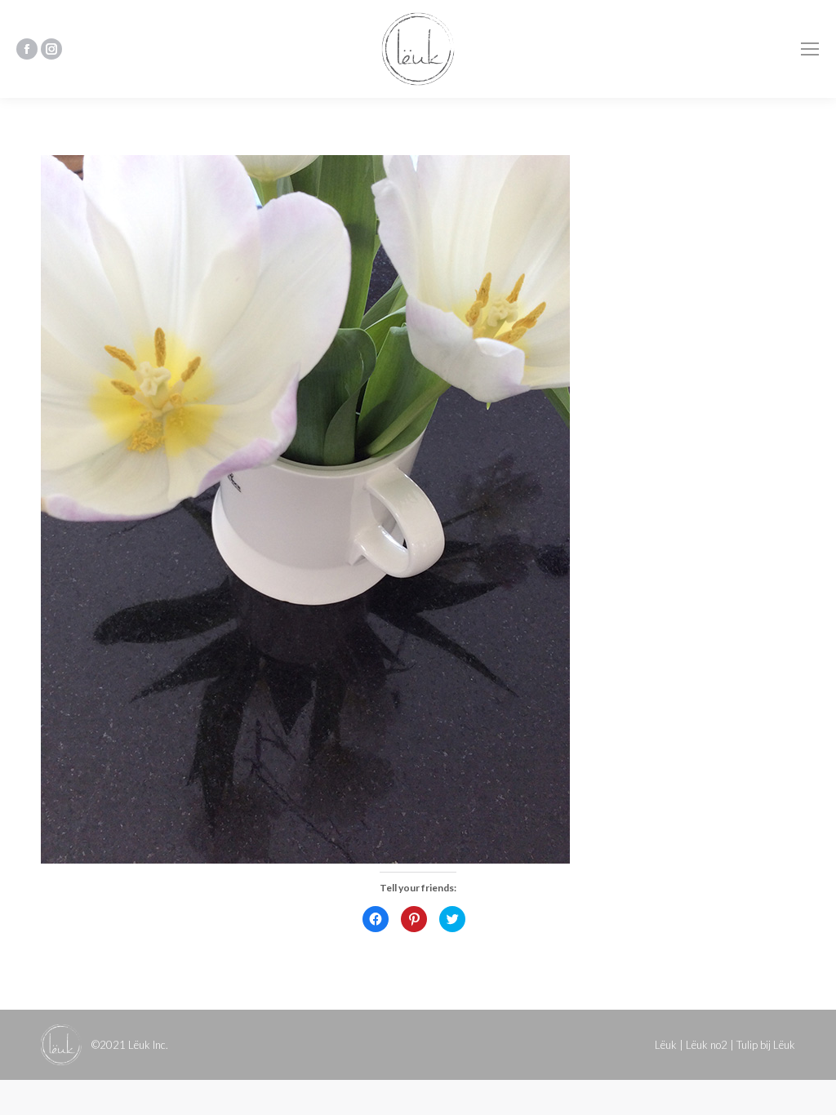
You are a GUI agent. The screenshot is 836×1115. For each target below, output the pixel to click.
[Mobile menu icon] (810, 49)
